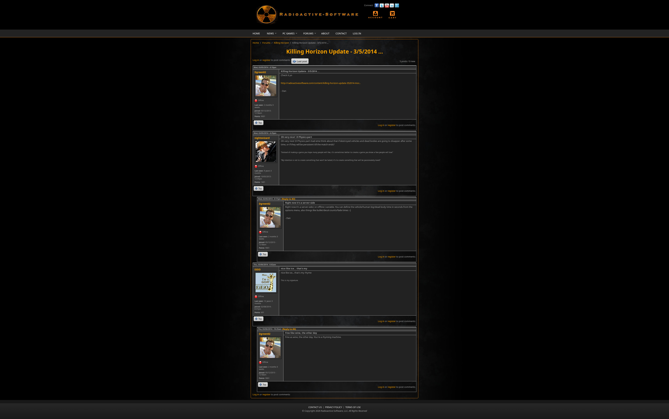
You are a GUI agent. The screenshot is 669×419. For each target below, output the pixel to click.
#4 (414, 264)
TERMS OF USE (353, 407)
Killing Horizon (281, 42)
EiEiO (258, 269)
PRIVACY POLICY (333, 407)
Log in (256, 60)
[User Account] (376, 15)
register (266, 60)
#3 (414, 198)
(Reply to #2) (288, 198)
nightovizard (262, 138)
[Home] (307, 24)
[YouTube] (386, 5)
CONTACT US (315, 407)
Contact (341, 33)
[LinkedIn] (391, 5)
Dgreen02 (260, 72)
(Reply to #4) (289, 329)
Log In (357, 33)
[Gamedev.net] (396, 5)
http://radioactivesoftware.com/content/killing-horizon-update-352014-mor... (320, 83)
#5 (414, 329)
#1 (414, 67)
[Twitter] (381, 5)
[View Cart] (393, 15)
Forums (308, 33)
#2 (414, 133)
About (325, 33)
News (270, 33)
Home (256, 33)
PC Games (289, 33)
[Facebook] (376, 5)
